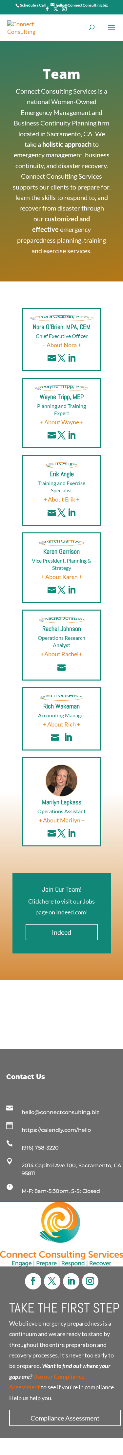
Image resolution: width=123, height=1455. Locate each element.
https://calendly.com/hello (56, 1130)
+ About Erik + (61, 499)
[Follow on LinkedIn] (71, 1281)
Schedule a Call (33, 5)
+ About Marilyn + (62, 820)
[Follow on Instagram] (90, 1281)
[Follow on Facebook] (33, 1281)
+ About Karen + (61, 576)
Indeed (61, 932)
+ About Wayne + (61, 422)
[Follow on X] (52, 1281)
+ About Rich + (61, 724)
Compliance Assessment (65, 1418)
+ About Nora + (61, 344)
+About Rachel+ (61, 654)
